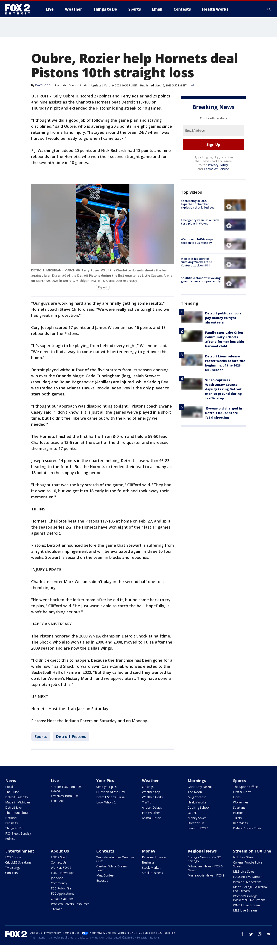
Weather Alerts (152, 797)
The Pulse (12, 792)
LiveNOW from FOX (65, 796)
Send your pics (106, 787)
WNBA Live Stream (246, 905)
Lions (237, 797)
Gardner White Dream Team (111, 868)
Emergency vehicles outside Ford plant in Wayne (200, 221)
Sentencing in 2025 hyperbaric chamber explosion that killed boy (197, 204)
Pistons (238, 813)
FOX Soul (57, 801)
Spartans (239, 807)
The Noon (195, 792)
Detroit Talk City (16, 797)
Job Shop (57, 878)
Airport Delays (152, 807)
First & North (242, 792)
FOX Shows (13, 857)
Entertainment (19, 851)
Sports (83, 85)
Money (148, 851)
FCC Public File (61, 888)
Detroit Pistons (71, 736)
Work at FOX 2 (61, 867)
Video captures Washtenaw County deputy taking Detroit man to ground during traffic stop (223, 389)
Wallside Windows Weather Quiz (115, 859)
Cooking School (198, 807)
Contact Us (58, 862)
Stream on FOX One (252, 851)
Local (9, 787)
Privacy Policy (218, 165)
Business (11, 823)
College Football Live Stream (247, 864)
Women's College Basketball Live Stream (249, 898)
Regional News (202, 851)
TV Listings (12, 867)
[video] (235, 205)
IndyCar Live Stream (247, 882)
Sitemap (56, 909)
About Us (60, 851)
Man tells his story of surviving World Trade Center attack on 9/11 (196, 262)
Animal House (151, 818)
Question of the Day (110, 792)
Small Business (152, 873)
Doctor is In (196, 823)
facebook (242, 934)
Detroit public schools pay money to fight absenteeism (223, 317)
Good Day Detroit (200, 787)
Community (59, 883)
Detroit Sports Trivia (110, 797)
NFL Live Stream (244, 857)
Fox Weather (151, 813)
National (11, 818)
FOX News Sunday (18, 833)
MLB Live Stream (245, 871)
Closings (148, 787)
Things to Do (14, 828)
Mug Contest (197, 797)
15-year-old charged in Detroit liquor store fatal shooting (223, 412)
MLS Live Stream (245, 910)
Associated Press (65, 85)
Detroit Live (13, 807)
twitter (251, 934)
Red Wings (240, 823)
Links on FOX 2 (198, 828)
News (10, 780)
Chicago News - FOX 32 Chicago (204, 859)
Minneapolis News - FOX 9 (206, 875)
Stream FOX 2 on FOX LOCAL (66, 789)
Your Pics (105, 780)
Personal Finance (154, 857)
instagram (259, 934)
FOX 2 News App (62, 873)
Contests (11, 873)
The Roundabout (17, 813)
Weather (150, 780)
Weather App (151, 792)
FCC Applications (62, 893)
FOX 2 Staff (59, 857)
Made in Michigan (17, 802)
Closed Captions (62, 899)
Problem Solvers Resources (70, 904)
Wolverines (240, 802)
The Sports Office (245, 787)
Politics (10, 839)
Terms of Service (216, 169)
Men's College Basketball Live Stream (250, 889)
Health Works (197, 802)
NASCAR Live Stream (248, 877)
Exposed (102, 880)
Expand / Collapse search (269, 9)
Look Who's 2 (106, 802)
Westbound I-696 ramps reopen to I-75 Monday (197, 241)
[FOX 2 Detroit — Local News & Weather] (19, 9)
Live (55, 780)
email (268, 934)
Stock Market (151, 867)
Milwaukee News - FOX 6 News (205, 868)
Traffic (146, 802)
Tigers (237, 818)
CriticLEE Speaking (18, 862)
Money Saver (197, 818)
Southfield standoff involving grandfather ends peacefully (201, 279)
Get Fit (192, 813)
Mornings (197, 780)
